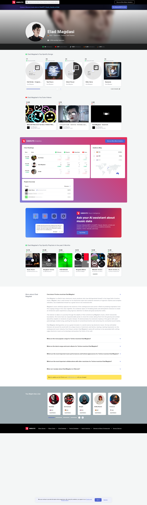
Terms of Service (117, 428)
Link (36, 190)
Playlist (26, 186)
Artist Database (62, 428)
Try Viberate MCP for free (119, 7)
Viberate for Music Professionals (101, 428)
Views (85, 152)
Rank (26, 152)
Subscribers (77, 152)
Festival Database (74, 428)
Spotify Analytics (86, 428)
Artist (32, 152)
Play (34, 70)
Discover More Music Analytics (125, 2)
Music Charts (51, 428)
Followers (59, 152)
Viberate (17, 2)
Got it (98, 500)
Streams (68, 152)
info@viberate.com (72, 377)
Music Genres (42, 428)
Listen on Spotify (114, 88)
